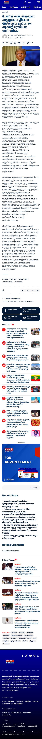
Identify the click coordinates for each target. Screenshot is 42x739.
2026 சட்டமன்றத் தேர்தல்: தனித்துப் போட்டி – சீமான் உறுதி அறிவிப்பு (17, 413)
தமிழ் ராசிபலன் (15, 641)
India (34, 638)
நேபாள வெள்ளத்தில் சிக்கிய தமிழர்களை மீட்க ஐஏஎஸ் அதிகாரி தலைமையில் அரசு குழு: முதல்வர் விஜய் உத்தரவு (27, 596)
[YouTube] (30, 656)
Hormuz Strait (7, 282)
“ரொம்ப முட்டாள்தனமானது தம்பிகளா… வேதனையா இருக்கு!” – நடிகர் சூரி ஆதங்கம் (17, 434)
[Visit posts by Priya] (4, 36)
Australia (13, 279)
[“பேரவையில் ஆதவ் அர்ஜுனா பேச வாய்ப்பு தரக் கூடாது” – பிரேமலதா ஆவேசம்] (7, 580)
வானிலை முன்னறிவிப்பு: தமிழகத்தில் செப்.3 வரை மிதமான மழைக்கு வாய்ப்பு (17, 357)
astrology (13, 638)
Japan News (18, 282)
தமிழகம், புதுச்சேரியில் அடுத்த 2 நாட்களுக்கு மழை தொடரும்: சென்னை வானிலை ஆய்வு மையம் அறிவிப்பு (17, 346)
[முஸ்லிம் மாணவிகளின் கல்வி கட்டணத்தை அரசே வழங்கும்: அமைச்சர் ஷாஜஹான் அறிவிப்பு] (7, 566)
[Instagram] (11, 317)
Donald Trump (23, 279)
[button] (25, 2)
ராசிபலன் (30, 632)
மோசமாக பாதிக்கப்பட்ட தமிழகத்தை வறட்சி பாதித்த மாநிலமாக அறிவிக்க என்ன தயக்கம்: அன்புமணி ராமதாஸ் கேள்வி (20, 529)
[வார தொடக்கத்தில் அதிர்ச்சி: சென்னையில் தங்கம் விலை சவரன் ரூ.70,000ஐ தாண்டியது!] (35, 422)
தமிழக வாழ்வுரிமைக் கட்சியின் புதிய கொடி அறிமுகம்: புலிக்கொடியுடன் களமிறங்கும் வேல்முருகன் (18, 379)
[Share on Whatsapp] (15, 43)
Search (35, 488)
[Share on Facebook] (7, 43)
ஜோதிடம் (6, 638)
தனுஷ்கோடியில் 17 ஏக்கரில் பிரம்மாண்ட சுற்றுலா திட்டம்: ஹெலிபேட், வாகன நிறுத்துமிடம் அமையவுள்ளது (17, 402)
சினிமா (25, 641)
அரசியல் (5, 12)
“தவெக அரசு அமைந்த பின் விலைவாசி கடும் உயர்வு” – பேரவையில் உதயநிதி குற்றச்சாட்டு (18, 512)
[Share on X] (11, 43)
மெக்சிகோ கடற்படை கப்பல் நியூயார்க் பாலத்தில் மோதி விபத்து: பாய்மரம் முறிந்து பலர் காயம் (18, 367)
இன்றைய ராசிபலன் (24, 638)
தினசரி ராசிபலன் (17, 635)
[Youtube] (30, 317)
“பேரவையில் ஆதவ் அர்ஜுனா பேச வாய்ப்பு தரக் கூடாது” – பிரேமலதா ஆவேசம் (27, 583)
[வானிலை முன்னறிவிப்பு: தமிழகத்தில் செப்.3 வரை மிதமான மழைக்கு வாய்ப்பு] (35, 357)
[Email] (19, 43)
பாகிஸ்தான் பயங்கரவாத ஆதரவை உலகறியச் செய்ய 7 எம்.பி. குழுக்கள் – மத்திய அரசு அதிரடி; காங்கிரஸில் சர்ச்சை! (17, 333)
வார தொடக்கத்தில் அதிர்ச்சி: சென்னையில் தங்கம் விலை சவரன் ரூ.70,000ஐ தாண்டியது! (18, 423)
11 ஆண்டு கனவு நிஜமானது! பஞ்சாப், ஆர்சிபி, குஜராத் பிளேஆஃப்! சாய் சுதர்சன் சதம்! (18, 390)
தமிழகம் (21, 632)
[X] (30, 310)
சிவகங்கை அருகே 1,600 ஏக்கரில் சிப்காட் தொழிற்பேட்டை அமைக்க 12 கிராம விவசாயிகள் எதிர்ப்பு (19, 520)
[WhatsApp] (38, 656)
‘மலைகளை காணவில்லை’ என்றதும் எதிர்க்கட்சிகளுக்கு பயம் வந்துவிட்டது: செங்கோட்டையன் (26, 624)
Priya (11, 35)
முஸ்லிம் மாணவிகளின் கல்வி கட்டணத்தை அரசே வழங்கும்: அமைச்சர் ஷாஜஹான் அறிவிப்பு (26, 570)
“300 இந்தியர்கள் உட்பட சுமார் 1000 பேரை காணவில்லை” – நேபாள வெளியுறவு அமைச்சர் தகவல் (27, 610)
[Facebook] (11, 310)
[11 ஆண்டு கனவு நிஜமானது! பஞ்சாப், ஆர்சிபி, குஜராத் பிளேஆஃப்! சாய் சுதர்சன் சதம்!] (35, 389)
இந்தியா (5, 641)
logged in (15, 301)
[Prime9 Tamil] (6, 2)
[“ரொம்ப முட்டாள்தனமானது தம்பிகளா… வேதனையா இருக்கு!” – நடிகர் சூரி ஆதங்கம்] (35, 433)
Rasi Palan (6, 644)
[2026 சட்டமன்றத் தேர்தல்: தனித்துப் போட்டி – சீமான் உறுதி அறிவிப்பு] (35, 413)
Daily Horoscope (28, 635)
